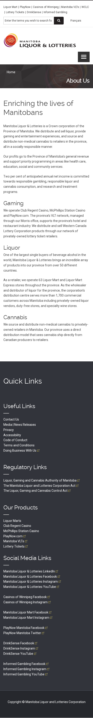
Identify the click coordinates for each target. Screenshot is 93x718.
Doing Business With (19, 450)
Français (75, 20)
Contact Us (11, 419)
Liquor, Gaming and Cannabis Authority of (40, 480)
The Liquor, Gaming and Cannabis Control (35, 490)
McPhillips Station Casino (21, 531)
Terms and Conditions (19, 445)
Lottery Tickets (15, 12)
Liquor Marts (12, 521)
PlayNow (25, 7)
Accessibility (12, 435)
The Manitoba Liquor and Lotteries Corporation (39, 485)
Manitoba (13, 541)
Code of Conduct (15, 440)
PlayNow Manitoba (23, 628)
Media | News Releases (19, 424)
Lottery (14, 546)
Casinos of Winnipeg (46, 7)
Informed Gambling (55, 12)
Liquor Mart (10, 7)
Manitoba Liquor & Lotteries (29, 571)
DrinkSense (34, 12)
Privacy (8, 430)
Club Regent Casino (17, 526)
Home (11, 72)
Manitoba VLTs (70, 7)
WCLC (85, 7)
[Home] (39, 40)
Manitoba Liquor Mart (25, 612)
